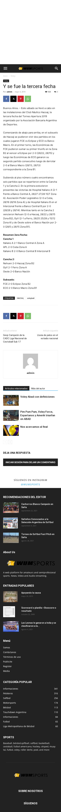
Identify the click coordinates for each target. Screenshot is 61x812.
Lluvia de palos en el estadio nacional (47, 337)
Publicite (7, 661)
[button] (5, 68)
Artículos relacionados (16, 388)
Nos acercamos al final (34, 426)
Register (7, 666)
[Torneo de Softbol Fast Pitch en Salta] (11, 538)
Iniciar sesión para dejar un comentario (30, 462)
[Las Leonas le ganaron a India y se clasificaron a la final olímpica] (11, 626)
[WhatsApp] (28, 99)
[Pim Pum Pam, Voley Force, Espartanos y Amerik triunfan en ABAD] (11, 415)
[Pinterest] (21, 99)
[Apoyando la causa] (10, 596)
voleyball (30, 298)
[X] (13, 99)
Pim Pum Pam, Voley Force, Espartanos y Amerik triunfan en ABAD (37, 415)
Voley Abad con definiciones (37, 396)
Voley (13, 76)
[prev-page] (5, 442)
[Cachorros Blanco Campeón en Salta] (11, 508)
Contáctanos (9, 652)
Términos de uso (12, 656)
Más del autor (38, 388)
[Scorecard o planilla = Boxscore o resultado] (9, 611)
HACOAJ (20, 298)
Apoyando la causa (31, 592)
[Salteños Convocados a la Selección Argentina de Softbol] (10, 523)
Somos (6, 647)
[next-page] (10, 442)
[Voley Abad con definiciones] (11, 400)
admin (9, 92)
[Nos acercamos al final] (11, 430)
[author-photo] (30, 368)
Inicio (5, 76)
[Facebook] (6, 99)
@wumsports (30, 484)
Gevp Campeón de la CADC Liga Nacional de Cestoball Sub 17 (15, 338)
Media (6, 670)
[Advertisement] (30, 32)
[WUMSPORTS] (30, 569)
